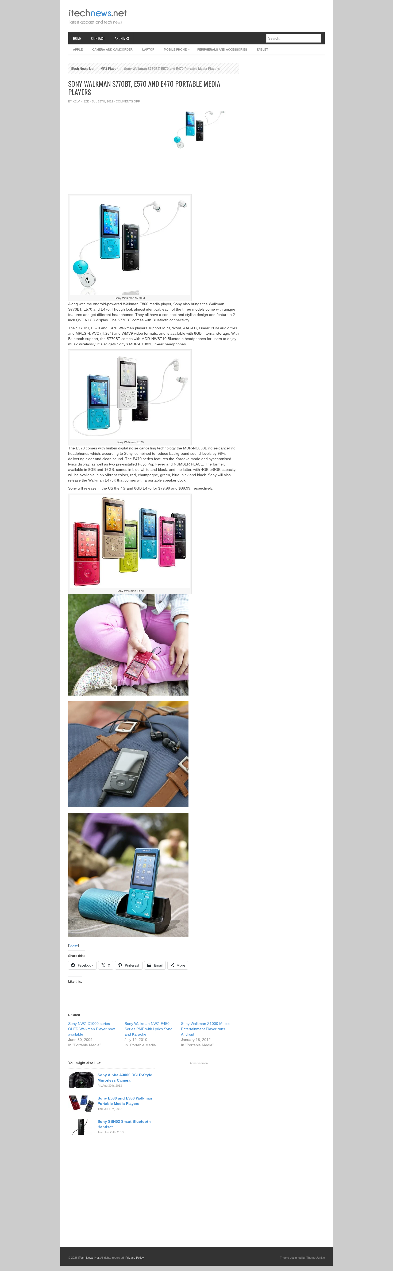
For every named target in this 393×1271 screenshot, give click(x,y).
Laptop (148, 49)
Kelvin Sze (81, 101)
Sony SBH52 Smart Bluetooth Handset (124, 1124)
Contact (98, 38)
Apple (78, 49)
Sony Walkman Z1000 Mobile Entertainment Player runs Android (205, 1028)
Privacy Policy (134, 1257)
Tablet (262, 49)
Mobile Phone (173, 50)
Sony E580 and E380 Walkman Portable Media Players (125, 1101)
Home (77, 38)
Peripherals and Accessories (222, 49)
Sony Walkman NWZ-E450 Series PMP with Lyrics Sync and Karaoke (148, 1028)
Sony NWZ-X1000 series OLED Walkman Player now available (91, 1028)
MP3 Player (109, 69)
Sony (73, 945)
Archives (122, 38)
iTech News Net (82, 69)
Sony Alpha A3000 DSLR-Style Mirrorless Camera (125, 1077)
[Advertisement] (227, 16)
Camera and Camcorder (112, 49)
